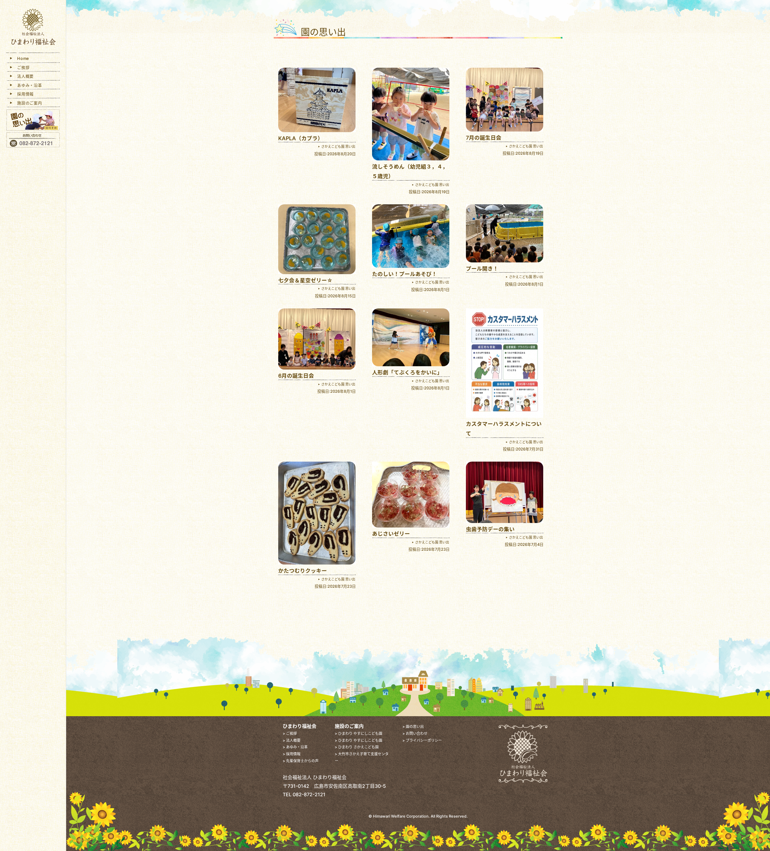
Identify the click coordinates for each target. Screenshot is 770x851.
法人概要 (23, 76)
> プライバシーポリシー (422, 740)
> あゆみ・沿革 (295, 747)
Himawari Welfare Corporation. (401, 816)
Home (21, 58)
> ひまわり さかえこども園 (357, 747)
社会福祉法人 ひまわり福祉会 (33, 28)
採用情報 (23, 93)
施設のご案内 (27, 103)
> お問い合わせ (414, 733)
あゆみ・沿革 (27, 85)
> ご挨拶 (290, 733)
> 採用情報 (291, 754)
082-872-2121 (309, 794)
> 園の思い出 (413, 726)
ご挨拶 (21, 67)
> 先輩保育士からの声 (301, 761)
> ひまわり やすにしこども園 (358, 733)
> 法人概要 (291, 740)
